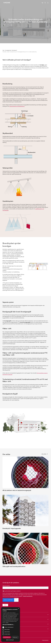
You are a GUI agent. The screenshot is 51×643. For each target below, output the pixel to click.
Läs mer (7, 622)
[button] (10, 624)
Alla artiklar (44, 454)
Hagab (4, 619)
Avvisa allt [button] (15, 637)
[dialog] (10, 624)
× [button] (18, 608)
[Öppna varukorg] (42, 2)
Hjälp (4, 624)
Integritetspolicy (45, 640)
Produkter (5, 614)
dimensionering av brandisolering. (17, 106)
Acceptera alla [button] (6, 637)
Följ (4, 629)
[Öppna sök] (45, 2)
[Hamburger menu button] (47, 2)
